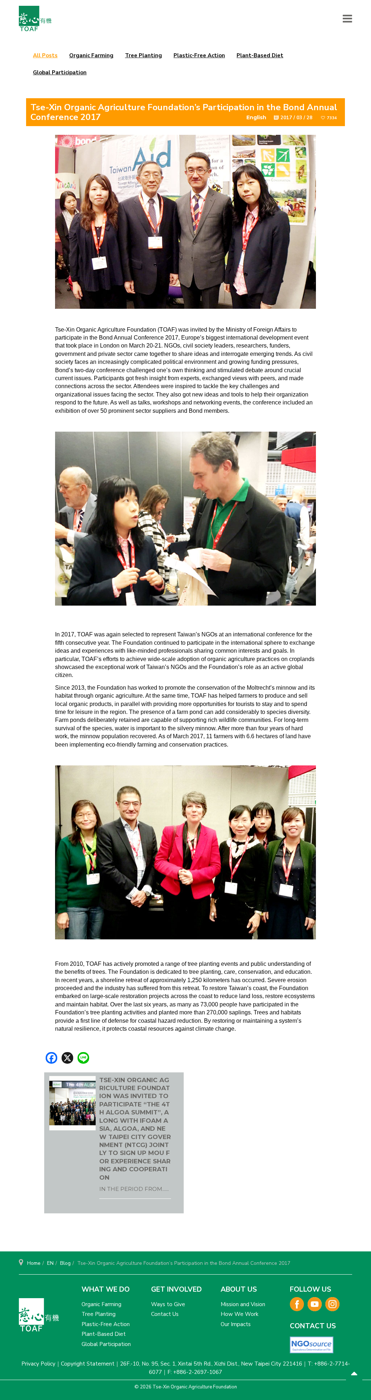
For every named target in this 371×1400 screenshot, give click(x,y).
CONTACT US (313, 1326)
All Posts (45, 55)
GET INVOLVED (176, 1289)
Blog (65, 1263)
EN (50, 1263)
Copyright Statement (87, 1363)
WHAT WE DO (106, 1289)
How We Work (239, 1314)
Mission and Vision (243, 1304)
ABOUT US (239, 1289)
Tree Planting (143, 55)
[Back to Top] (354, 1374)
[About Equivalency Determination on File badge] (311, 1344)
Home (34, 1263)
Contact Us (165, 1314)
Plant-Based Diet (260, 55)
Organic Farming (91, 55)
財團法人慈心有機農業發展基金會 (39, 1317)
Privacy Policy (38, 1363)
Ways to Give (168, 1304)
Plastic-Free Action (199, 55)
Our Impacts (236, 1324)
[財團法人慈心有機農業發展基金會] (35, 18)
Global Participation (60, 72)
